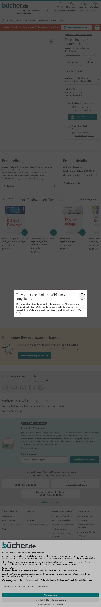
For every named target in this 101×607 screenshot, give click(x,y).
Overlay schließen (82, 296)
